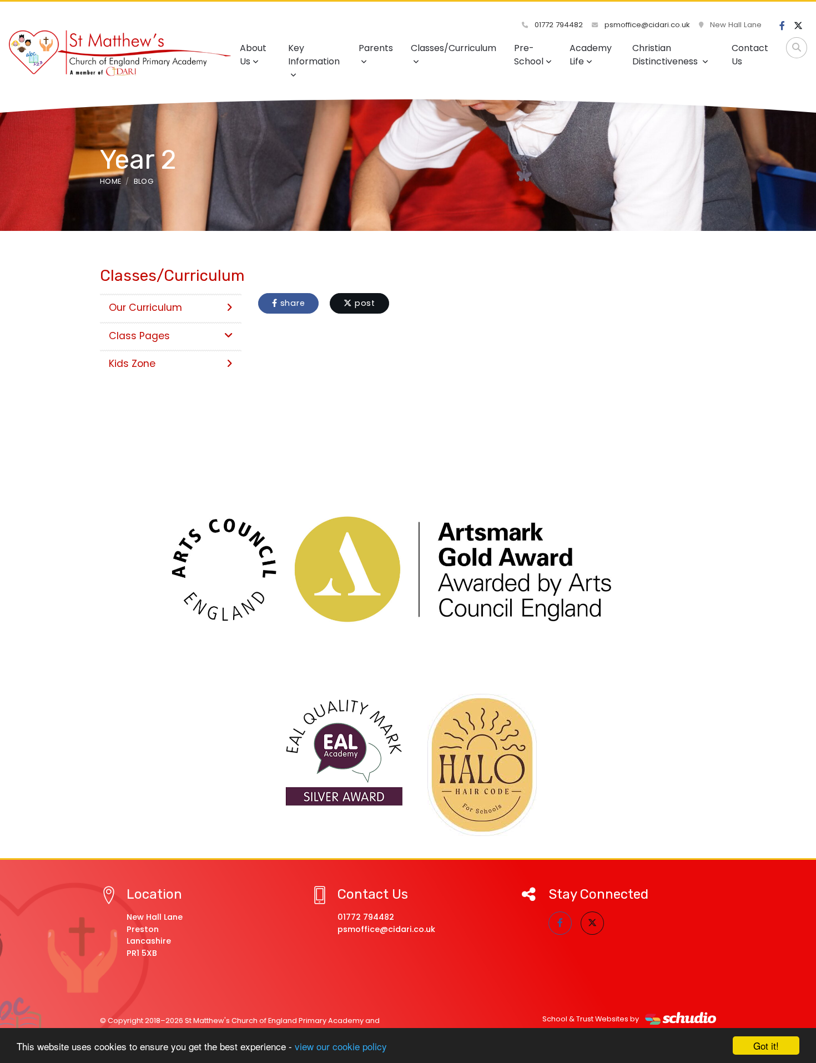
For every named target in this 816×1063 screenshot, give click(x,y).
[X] (798, 26)
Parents (376, 48)
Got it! (766, 1045)
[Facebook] (782, 26)
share (291, 303)
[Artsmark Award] (408, 569)
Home (110, 181)
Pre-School (528, 55)
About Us (253, 55)
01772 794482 (557, 24)
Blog (143, 181)
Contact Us (750, 55)
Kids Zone (132, 363)
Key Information (314, 55)
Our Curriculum (145, 307)
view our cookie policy (341, 1046)
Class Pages (139, 335)
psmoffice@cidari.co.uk (646, 24)
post (363, 303)
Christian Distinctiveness (666, 55)
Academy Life (591, 55)
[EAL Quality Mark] (344, 753)
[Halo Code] (482, 764)
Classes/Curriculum (453, 48)
